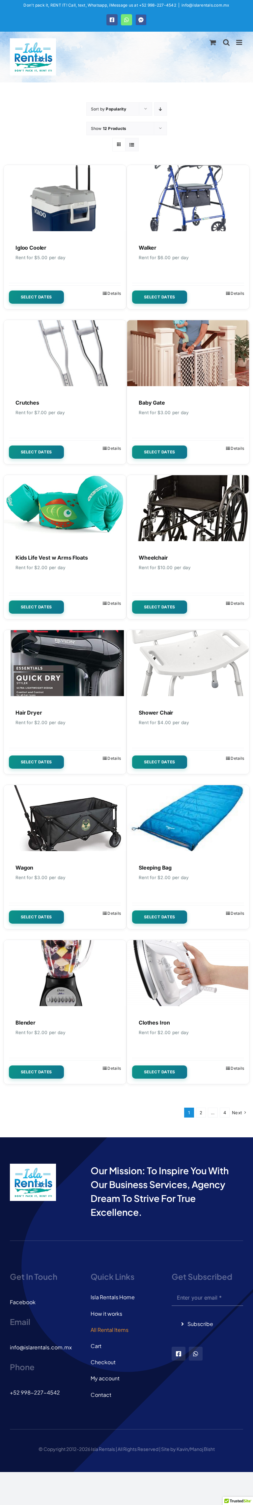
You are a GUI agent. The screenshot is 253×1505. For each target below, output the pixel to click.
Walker (147, 247)
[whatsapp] (196, 1354)
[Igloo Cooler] (65, 198)
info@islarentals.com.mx (206, 5)
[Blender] (65, 973)
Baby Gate (152, 402)
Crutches (27, 402)
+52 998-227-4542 (35, 1392)
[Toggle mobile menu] (239, 42)
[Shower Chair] (188, 663)
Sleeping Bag (155, 867)
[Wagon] (65, 818)
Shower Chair (156, 712)
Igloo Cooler (30, 247)
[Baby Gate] (188, 353)
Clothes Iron (154, 1022)
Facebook (23, 1302)
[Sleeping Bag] (188, 818)
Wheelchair (153, 557)
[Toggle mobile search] (226, 42)
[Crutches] (65, 353)
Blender (25, 1022)
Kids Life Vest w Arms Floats (51, 557)
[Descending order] (160, 109)
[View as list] (132, 144)
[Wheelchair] (188, 508)
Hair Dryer (28, 712)
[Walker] (188, 198)
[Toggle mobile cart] (213, 42)
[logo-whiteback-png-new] (33, 1166)
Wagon (24, 867)
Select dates (36, 296)
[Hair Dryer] (65, 663)
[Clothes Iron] (188, 973)
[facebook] (178, 1354)
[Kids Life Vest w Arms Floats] (65, 508)
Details (114, 293)
